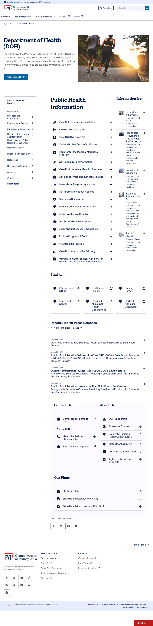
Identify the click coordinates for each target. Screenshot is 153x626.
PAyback (45, 578)
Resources (12, 160)
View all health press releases (65, 327)
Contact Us (13, 178)
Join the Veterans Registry (53, 573)
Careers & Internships (88, 558)
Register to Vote (49, 558)
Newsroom (12, 111)
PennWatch (84, 563)
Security (143, 605)
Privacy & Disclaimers (109, 605)
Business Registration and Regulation (18, 135)
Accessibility (93, 605)
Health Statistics (15, 147)
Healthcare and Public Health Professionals (18, 141)
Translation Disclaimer (129, 605)
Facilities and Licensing (18, 129)
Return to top (139, 544)
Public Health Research (18, 153)
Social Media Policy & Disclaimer (135, 607)
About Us (11, 172)
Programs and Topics (17, 123)
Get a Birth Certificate (51, 568)
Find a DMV (46, 563)
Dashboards (13, 183)
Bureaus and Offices (17, 166)
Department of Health (16, 102)
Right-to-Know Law (87, 568)
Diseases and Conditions (13, 117)
